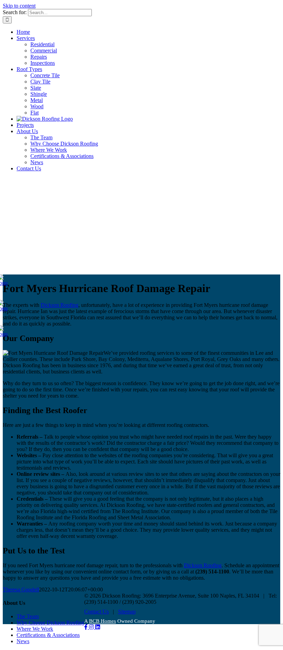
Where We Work (35, 629)
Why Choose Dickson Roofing (50, 623)
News (23, 641)
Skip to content (19, 6)
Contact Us (96, 611)
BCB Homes (102, 621)
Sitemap (127, 611)
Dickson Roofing (59, 305)
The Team (28, 616)
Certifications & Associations (48, 635)
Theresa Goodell (21, 589)
